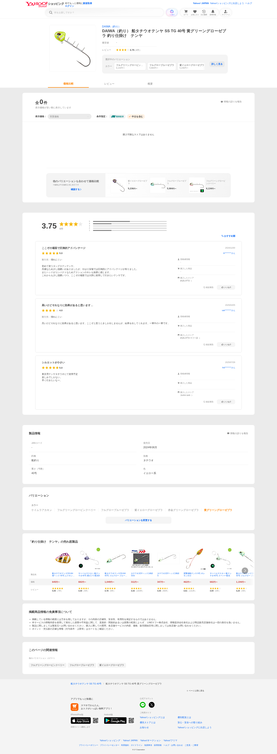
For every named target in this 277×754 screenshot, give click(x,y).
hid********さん (228, 368)
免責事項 (148, 745)
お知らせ (144, 727)
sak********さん (228, 310)
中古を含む (137, 116)
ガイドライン (136, 745)
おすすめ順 (229, 236)
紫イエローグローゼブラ (111, 665)
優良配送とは (184, 717)
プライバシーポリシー (88, 745)
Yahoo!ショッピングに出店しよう (227, 3)
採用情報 (158, 745)
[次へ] (245, 570)
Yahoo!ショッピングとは (152, 717)
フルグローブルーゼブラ (82, 665)
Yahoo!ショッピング (110, 740)
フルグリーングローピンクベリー (47, 665)
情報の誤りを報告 (239, 433)
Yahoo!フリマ (170, 740)
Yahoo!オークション (150, 740)
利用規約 (125, 745)
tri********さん (229, 253)
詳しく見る (217, 64)
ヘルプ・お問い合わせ (173, 745)
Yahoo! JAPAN (201, 3)
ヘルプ (248, 3)
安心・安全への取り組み (190, 722)
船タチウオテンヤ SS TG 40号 (86, 683)
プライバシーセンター (109, 745)
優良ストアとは (147, 722)
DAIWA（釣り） (111, 26)
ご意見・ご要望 (191, 745)
